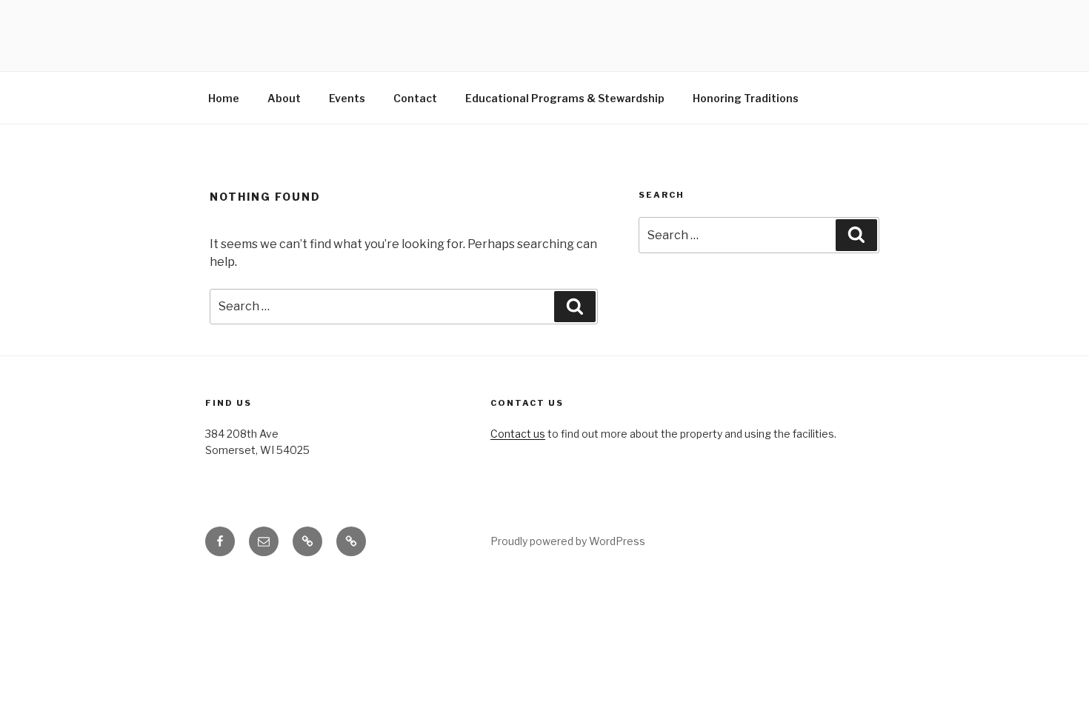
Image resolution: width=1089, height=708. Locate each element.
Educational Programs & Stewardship (565, 98)
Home (223, 98)
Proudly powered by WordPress (567, 541)
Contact (415, 98)
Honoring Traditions (746, 98)
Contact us (517, 433)
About (284, 98)
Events (347, 98)
